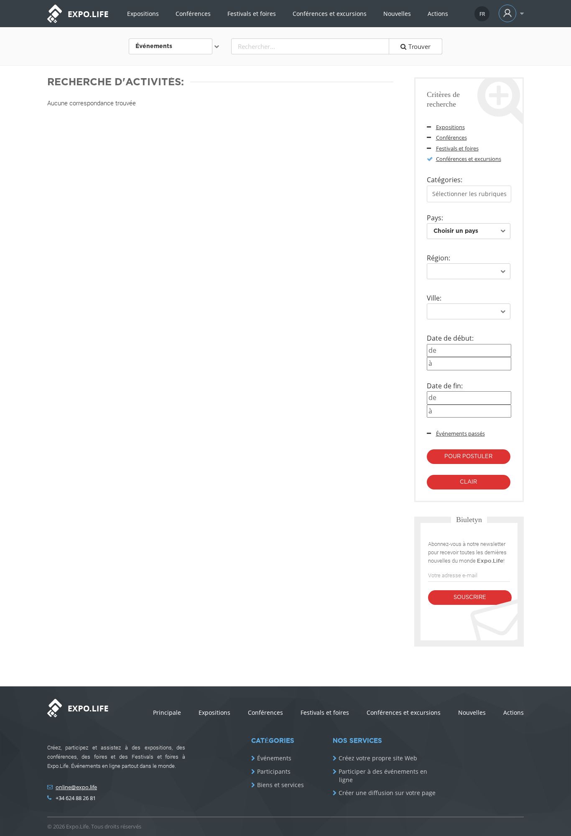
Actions (438, 14)
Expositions (143, 14)
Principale (167, 712)
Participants (274, 771)
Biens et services (280, 785)
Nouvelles (397, 14)
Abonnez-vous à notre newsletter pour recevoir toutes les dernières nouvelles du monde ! (467, 552)
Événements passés (460, 433)
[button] (509, 13)
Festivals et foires (251, 14)
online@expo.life (76, 787)
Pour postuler (468, 456)
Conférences (193, 14)
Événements (274, 758)
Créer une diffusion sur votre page (387, 793)
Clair (468, 482)
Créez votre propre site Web (378, 758)
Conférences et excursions (330, 14)
